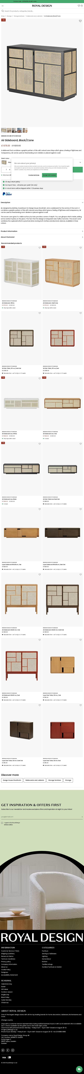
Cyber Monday (6, 1000)
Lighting (44, 956)
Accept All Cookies (49, 175)
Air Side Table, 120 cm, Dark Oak (11, 368)
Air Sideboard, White (8, 303)
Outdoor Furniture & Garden (52, 967)
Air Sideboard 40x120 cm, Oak (11, 630)
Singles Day (5, 994)
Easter (3, 986)
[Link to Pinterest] (3, 1050)
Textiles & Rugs (47, 964)
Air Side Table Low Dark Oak (51, 499)
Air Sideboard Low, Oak (50, 433)
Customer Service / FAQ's (10, 951)
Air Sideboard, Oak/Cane (50, 303)
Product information (9, 231)
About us (4, 967)
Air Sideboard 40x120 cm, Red (11, 695)
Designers (4, 972)
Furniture (45, 951)
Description (5, 202)
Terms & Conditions (8, 959)
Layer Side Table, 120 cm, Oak (52, 695)
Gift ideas (4, 989)
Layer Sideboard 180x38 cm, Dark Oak (54, 564)
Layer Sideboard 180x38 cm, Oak (11, 564)
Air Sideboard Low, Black (9, 499)
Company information (9, 964)
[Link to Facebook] (7, 1050)
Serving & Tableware (49, 953)
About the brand (7, 237)
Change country (7, 1020)
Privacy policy (6, 961)
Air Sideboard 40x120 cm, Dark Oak (53, 630)
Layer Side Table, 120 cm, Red (52, 760)
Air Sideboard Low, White (9, 433)
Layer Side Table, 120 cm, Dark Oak (12, 760)
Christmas (5, 1002)
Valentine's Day (6, 984)
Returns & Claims (7, 956)
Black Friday (5, 997)
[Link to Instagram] (12, 1050)
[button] (79, 6)
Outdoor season (7, 992)
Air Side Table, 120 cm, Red (51, 368)
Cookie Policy (5, 969)
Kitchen (44, 961)
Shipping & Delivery (8, 953)
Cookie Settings (33, 175)
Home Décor (46, 959)
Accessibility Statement (9, 975)
